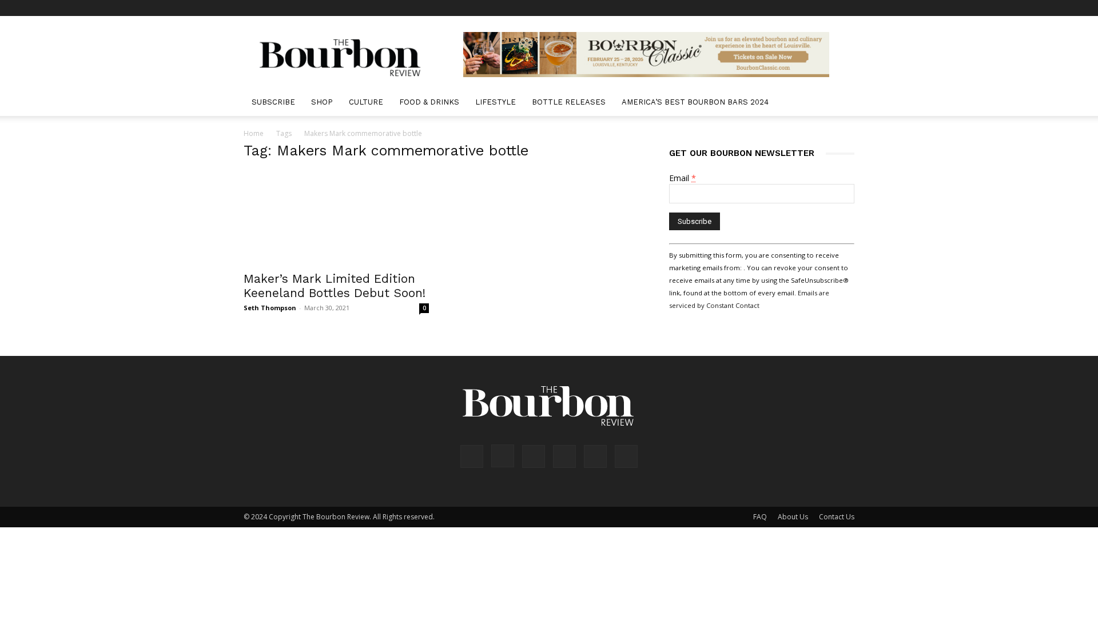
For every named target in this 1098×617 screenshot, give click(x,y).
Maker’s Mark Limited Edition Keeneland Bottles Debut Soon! (334, 285)
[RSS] (808, 8)
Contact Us (836, 517)
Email (682, 178)
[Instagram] (770, 8)
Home (254, 133)
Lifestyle (495, 102)
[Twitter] (827, 8)
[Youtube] (845, 8)
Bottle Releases (569, 102)
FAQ (760, 517)
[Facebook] (751, 8)
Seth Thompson (270, 307)
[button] (840, 103)
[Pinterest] (789, 8)
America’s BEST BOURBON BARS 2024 (695, 102)
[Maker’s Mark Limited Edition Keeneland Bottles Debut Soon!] (336, 218)
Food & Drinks (429, 102)
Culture (366, 102)
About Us (793, 517)
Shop (322, 102)
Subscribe (273, 102)
